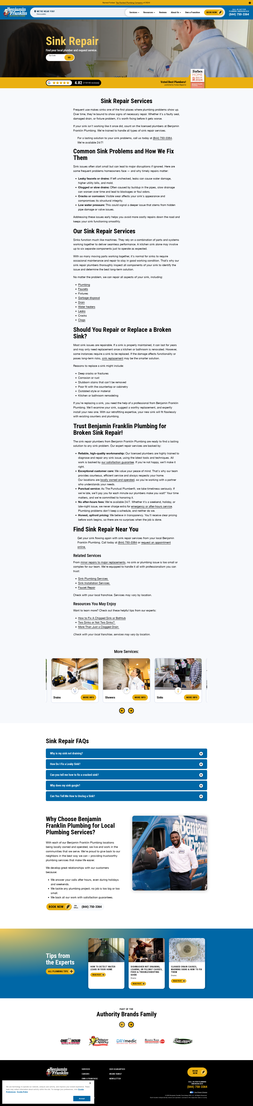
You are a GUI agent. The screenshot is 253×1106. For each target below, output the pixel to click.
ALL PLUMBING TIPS (58, 971)
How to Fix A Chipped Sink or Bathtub (102, 618)
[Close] (90, 1083)
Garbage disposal (89, 297)
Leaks (82, 311)
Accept (82, 1098)
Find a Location (41, 14)
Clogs (81, 319)
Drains (133, 978)
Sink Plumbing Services (93, 578)
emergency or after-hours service (151, 506)
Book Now (211, 12)
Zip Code (52, 55)
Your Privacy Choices (200, 1092)
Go (69, 57)
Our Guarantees (117, 1069)
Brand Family (115, 1074)
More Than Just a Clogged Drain (98, 626)
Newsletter (115, 1079)
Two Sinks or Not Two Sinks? (96, 622)
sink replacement (112, 358)
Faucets (83, 289)
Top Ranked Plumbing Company (129, 3)
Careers (85, 1074)
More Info (88, 697)
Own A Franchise (90, 1079)
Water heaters (86, 306)
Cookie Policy (22, 1092)
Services (86, 1069)
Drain (81, 302)
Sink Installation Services (94, 583)
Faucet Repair (86, 587)
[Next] (131, 711)
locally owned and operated (117, 479)
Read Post (97, 975)
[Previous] (122, 711)
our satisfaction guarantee (117, 462)
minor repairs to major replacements (103, 562)
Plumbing (84, 284)
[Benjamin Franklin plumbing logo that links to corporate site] (15, 12)
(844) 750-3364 (239, 14)
